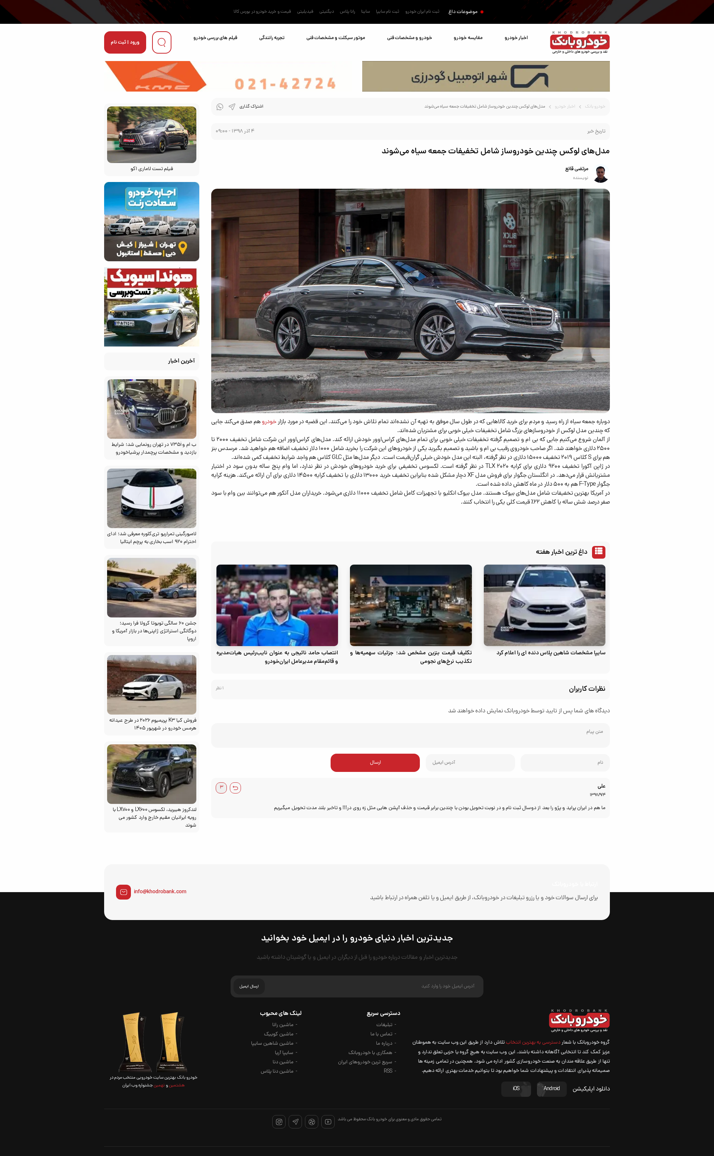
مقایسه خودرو (468, 38)
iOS (516, 1089)
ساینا (365, 12)
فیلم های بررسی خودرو (215, 38)
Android (552, 1089)
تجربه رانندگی (271, 38)
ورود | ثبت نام (125, 43)
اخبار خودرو (516, 38)
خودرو (269, 422)
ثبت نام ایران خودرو (422, 12)
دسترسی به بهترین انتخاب (533, 1043)
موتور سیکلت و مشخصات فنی (335, 38)
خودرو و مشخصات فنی (409, 38)
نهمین (159, 1085)
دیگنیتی (326, 12)
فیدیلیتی (305, 12)
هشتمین (176, 1085)
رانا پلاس (347, 12)
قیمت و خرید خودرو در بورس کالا (262, 12)
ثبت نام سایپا (387, 12)
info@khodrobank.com (160, 892)
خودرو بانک (595, 106)
